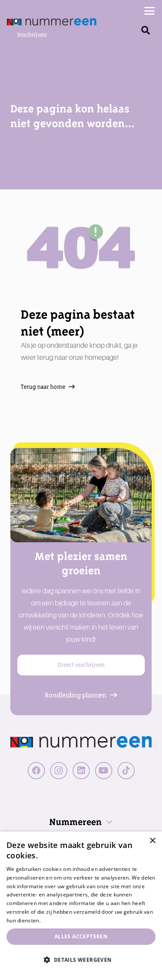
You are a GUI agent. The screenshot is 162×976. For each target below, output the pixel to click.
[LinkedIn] (81, 770)
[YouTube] (103, 770)
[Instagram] (58, 770)
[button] (149, 11)
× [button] (152, 841)
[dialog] (81, 904)
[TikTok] (126, 770)
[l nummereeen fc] (51, 22)
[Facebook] (36, 770)
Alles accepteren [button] (81, 936)
